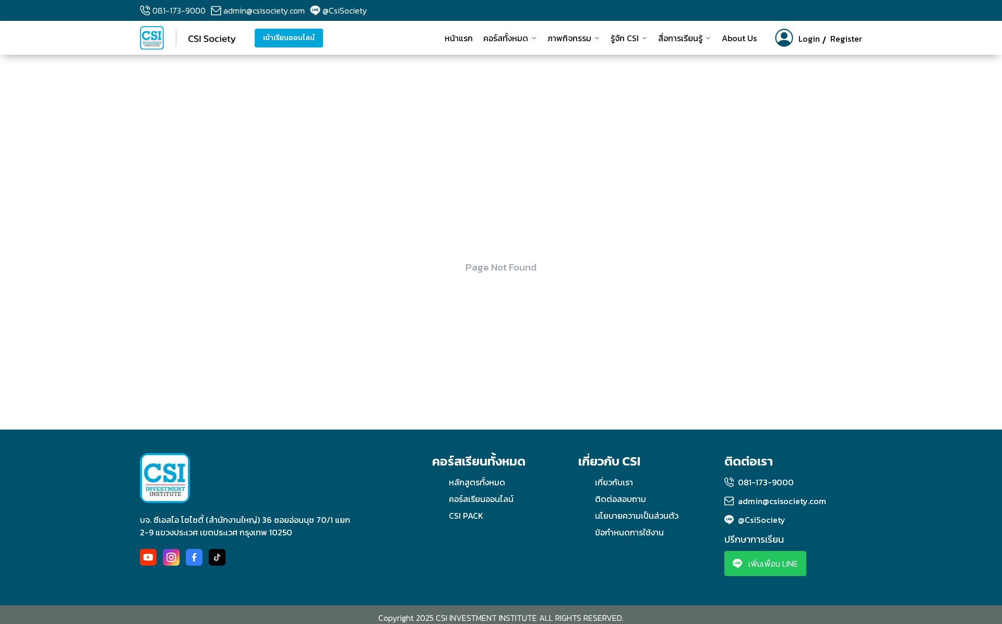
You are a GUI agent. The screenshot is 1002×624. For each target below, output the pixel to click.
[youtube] (148, 557)
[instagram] (171, 557)
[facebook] (194, 557)
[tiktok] (217, 557)
